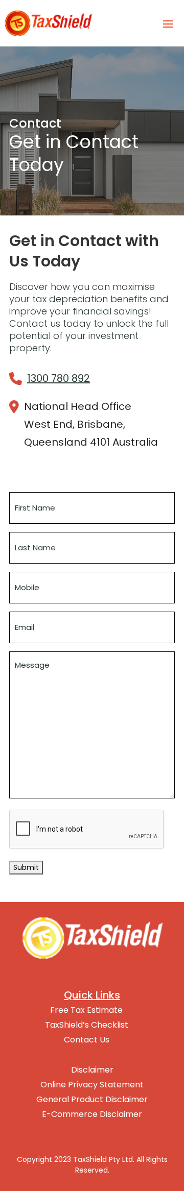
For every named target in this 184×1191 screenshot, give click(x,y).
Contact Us (86, 1040)
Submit (26, 867)
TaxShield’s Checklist (86, 1025)
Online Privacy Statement (92, 1084)
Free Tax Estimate (86, 1010)
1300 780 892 (58, 378)
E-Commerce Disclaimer (92, 1114)
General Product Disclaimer (92, 1099)
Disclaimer (92, 1070)
